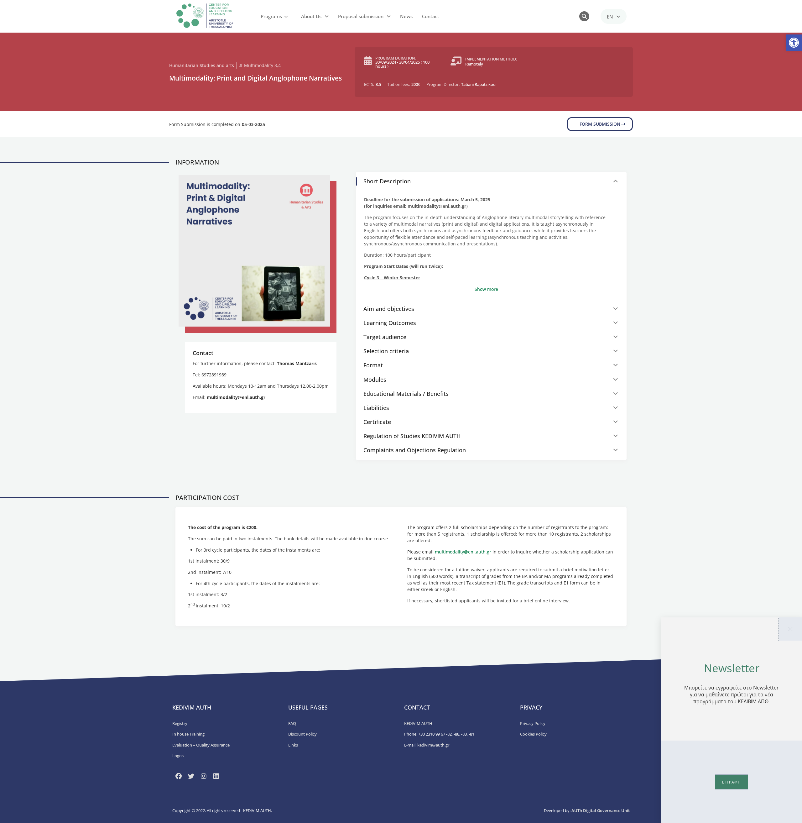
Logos (178, 755)
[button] (794, 42)
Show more (486, 289)
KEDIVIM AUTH (418, 723)
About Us (311, 16)
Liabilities (376, 408)
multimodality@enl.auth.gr (463, 552)
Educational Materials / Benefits (406, 393)
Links (293, 745)
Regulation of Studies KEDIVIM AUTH (412, 436)
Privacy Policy (532, 723)
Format (373, 365)
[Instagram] (203, 776)
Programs (271, 16)
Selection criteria (386, 351)
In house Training (188, 734)
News (406, 16)
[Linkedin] (216, 776)
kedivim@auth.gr (433, 745)
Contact (430, 16)
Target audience (384, 337)
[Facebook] (178, 776)
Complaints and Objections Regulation (414, 450)
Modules (374, 379)
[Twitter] (191, 776)
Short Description (387, 181)
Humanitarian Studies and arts (201, 65)
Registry (179, 723)
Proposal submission (360, 16)
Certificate (377, 422)
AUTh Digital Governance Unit (600, 810)
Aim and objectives (388, 308)
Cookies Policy (533, 734)
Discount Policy (302, 734)
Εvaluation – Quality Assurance (201, 745)
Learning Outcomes (389, 323)
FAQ (292, 723)
